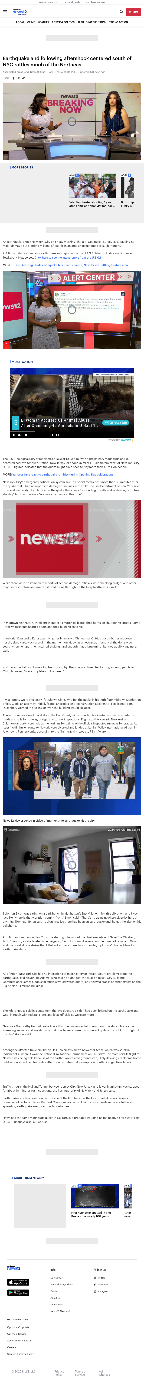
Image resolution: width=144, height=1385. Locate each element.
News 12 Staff (37, 72)
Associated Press (13, 72)
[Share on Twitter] (18, 78)
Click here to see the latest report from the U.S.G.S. (69, 257)
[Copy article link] (23, 78)
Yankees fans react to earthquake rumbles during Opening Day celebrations (62, 474)
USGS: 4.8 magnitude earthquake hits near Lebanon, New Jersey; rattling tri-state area (70, 265)
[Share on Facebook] (13, 78)
